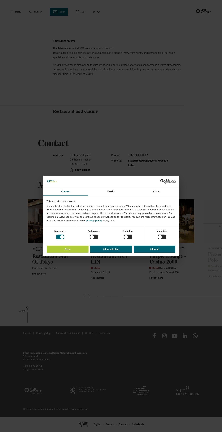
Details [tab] (111, 191)
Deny (67, 249)
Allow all (154, 249)
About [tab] (156, 191)
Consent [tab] (65, 191)
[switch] (94, 237)
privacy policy (94, 220)
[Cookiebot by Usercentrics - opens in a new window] (162, 181)
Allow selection (111, 249)
